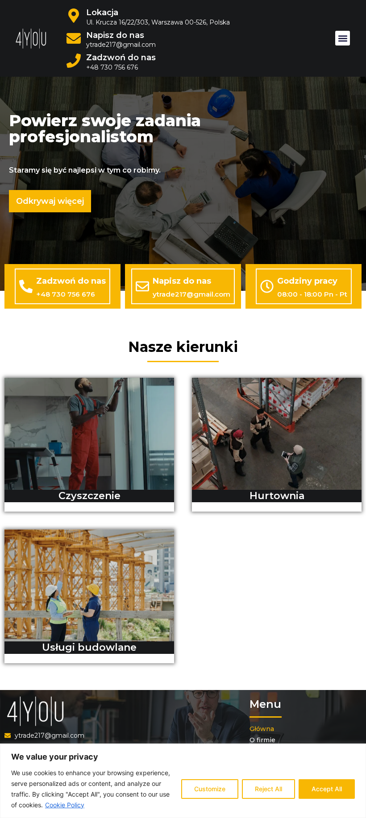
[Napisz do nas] (142, 286)
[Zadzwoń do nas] (26, 286)
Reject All (268, 789)
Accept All (327, 789)
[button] (342, 38)
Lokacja (102, 12)
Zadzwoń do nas (121, 57)
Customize (209, 789)
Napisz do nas (115, 35)
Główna (262, 729)
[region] (183, 781)
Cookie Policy (64, 805)
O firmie (262, 740)
